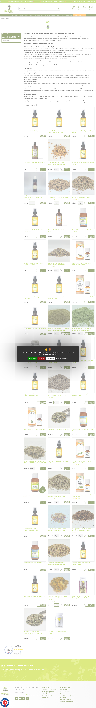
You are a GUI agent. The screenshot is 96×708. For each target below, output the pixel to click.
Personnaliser (50, 358)
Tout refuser (41, 358)
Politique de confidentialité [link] (62, 358)
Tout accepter (32, 358)
